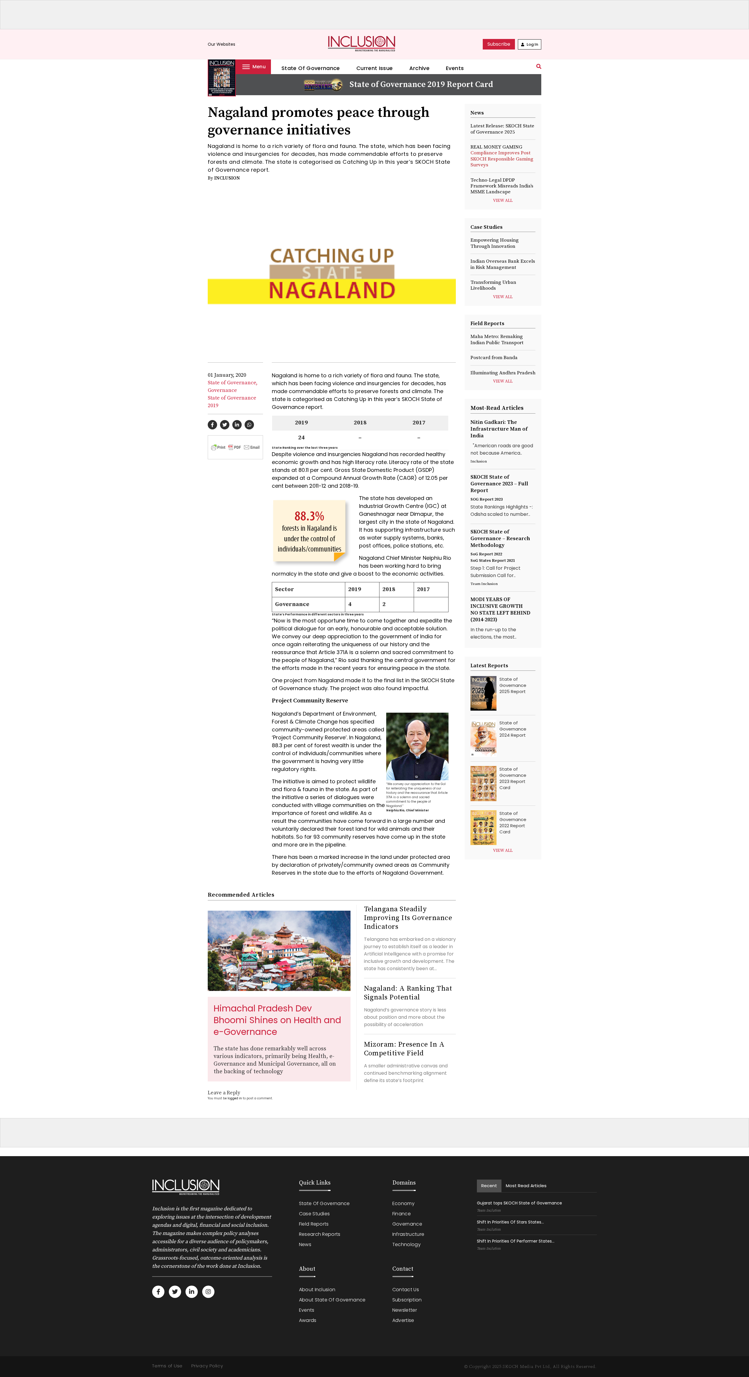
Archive (419, 68)
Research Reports (320, 1234)
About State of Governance (332, 1299)
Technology (406, 1244)
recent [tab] (489, 1186)
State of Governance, (232, 382)
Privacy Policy (207, 1366)
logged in (235, 1098)
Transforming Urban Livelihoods (493, 285)
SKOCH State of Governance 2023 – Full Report (499, 484)
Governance (222, 390)
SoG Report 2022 (486, 554)
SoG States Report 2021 (492, 560)
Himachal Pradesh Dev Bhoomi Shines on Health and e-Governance (277, 1020)
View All (503, 200)
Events (455, 68)
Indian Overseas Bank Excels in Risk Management (502, 264)
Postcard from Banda (494, 357)
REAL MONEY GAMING (501, 156)
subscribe (498, 44)
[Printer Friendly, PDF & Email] (235, 447)
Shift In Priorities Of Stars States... (510, 1222)
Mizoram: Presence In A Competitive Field (404, 1049)
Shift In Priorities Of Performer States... (515, 1241)
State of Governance (310, 68)
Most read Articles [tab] (526, 1186)
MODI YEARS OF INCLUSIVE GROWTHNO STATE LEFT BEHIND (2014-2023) (500, 609)
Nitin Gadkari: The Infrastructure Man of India (499, 429)
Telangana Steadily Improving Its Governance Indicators (408, 918)
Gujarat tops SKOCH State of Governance (519, 1203)
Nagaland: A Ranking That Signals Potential (408, 993)
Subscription (407, 1299)
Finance (401, 1213)
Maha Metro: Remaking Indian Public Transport (496, 339)
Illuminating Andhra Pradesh (502, 373)
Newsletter (404, 1310)
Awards (308, 1320)
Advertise (403, 1320)
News (305, 1244)
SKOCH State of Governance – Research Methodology (500, 538)
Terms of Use (167, 1366)
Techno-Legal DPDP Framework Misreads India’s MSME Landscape (501, 186)
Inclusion (227, 178)
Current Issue (374, 68)
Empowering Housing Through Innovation (494, 243)
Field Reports (314, 1224)
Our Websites (224, 44)
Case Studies (314, 1213)
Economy (403, 1203)
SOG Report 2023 (486, 499)
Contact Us (405, 1289)
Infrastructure (408, 1234)
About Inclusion (317, 1289)
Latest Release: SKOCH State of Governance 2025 (502, 129)
